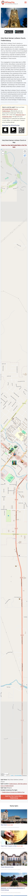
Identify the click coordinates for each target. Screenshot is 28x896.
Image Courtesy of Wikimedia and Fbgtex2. (9, 102)
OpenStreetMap (18, 775)
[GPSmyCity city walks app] (9, 3)
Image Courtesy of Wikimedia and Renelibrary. (10, 827)
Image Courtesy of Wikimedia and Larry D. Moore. (11, 869)
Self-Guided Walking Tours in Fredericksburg (10, 110)
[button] (14, 463)
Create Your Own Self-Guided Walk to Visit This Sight (14, 146)
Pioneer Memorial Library (7, 867)
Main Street (4, 825)
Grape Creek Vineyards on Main (9, 846)
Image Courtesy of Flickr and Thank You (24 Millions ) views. (13, 848)
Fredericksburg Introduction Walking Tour (13, 792)
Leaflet (11, 775)
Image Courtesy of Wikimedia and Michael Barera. (11, 892)
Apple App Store (20, 115)
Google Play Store (7, 117)
